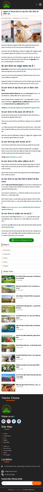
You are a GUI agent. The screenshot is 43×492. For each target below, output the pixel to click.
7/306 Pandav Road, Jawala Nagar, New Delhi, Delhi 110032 (22, 466)
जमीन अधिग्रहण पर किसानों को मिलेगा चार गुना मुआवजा (28, 296)
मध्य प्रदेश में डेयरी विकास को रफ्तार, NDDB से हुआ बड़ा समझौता (28, 356)
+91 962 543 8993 (9, 474)
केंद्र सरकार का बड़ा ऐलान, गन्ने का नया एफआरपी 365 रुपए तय (28, 287)
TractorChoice (17, 489)
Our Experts (6, 455)
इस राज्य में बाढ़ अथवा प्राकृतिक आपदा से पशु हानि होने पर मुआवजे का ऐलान (23, 108)
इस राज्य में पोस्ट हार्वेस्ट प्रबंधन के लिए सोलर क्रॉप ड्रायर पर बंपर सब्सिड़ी (28, 376)
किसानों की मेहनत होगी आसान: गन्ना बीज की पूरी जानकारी (28, 345)
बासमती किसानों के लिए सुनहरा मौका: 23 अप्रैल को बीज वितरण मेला (28, 307)
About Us (6, 446)
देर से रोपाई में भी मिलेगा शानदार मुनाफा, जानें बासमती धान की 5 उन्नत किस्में (28, 277)
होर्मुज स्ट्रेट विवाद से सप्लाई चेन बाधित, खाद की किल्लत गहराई (28, 326)
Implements (7, 436)
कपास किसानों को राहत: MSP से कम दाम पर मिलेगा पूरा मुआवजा (28, 317)
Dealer (5, 440)
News (5, 453)
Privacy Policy (7, 450)
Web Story (6, 442)
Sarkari (5, 258)
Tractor (5, 262)
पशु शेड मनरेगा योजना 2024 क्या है (13, 157)
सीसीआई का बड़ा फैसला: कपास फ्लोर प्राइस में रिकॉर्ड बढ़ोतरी (27, 366)
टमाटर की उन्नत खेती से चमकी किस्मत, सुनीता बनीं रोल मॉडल (28, 336)
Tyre (4, 438)
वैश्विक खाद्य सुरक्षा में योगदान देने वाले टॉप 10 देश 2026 (28, 385)
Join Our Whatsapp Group (23, 240)
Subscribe (37, 483)
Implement (6, 254)
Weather (5, 266)
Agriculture (6, 250)
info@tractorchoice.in (10, 471)
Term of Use (6, 448)
